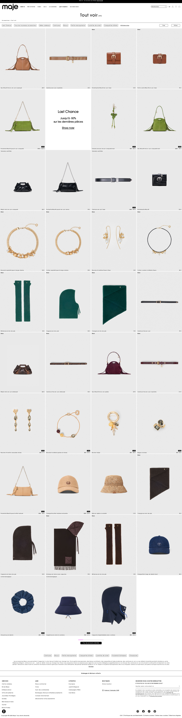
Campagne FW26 (74, 690)
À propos (72, 684)
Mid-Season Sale (8, 701)
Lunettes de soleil (95, 25)
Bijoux (66, 25)
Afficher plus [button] (124, 25)
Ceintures (56, 25)
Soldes (4, 698)
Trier (163, 25)
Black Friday (6, 707)
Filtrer (176, 25)
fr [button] (169, 7)
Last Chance (6, 25)
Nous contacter (40, 684)
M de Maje (5, 687)
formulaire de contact (156, 696)
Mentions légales (175, 715)
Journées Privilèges (9, 695)
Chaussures (134, 655)
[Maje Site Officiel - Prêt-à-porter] (10, 7)
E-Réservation (6, 690)
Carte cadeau (7, 684)
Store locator (107, 684)
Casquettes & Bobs (111, 25)
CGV (121, 715)
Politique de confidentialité (133, 715)
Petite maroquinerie (78, 25)
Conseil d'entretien (42, 695)
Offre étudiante (7, 692)
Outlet (4, 704)
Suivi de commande (42, 690)
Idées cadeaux (44, 25)
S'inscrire (178, 686)
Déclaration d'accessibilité (45, 698)
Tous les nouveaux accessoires (25, 25)
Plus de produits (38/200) (91, 643)
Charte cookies (149, 715)
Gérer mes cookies (162, 715)
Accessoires (5, 20)
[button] (23, 6)
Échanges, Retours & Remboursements (48, 692)
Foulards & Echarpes (119, 655)
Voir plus (91, 666)
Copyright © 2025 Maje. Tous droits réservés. (15, 715)
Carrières (72, 692)
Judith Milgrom (74, 687)
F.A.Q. (37, 687)
